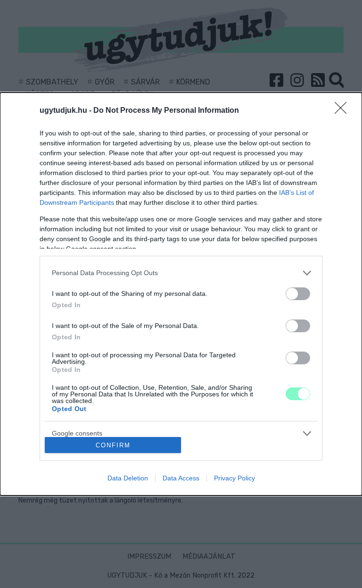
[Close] (344, 111)
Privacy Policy (234, 478)
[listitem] (181, 273)
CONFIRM (113, 445)
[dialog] (181, 294)
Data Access (181, 478)
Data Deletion (127, 478)
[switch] (298, 293)
